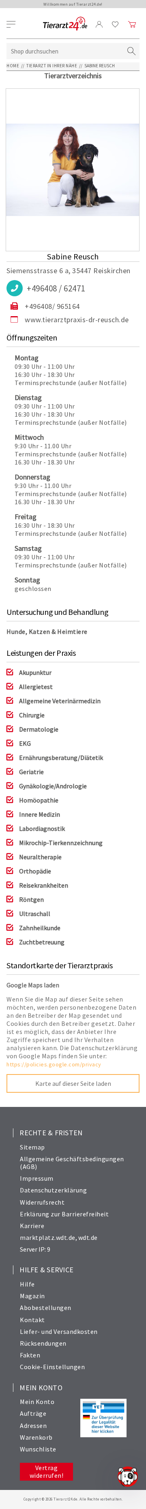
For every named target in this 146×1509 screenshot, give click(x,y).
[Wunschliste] (115, 24)
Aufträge (33, 1413)
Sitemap (32, 1147)
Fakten (30, 1355)
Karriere (32, 1226)
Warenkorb (36, 1437)
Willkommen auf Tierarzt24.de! (73, 4)
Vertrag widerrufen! (47, 1471)
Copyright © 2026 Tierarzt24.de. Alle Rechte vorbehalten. (73, 1499)
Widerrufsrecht (42, 1202)
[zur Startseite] (65, 24)
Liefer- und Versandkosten (59, 1331)
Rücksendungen (43, 1343)
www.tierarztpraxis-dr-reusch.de (77, 319)
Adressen (33, 1425)
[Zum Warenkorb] (132, 24)
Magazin (32, 1296)
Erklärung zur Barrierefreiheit (64, 1214)
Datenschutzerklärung (53, 1190)
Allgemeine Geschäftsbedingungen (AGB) (72, 1163)
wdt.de (88, 1237)
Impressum (37, 1178)
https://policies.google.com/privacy (53, 1064)
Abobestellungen (45, 1308)
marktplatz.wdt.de (47, 1237)
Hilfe (27, 1284)
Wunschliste (38, 1449)
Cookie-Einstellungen (52, 1367)
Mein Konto (37, 1402)
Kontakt (32, 1320)
